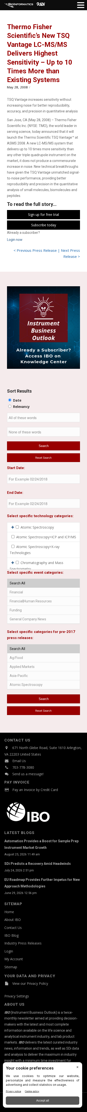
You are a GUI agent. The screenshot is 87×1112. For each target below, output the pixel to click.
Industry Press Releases (23, 943)
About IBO (12, 919)
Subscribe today (43, 225)
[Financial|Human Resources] (43, 601)
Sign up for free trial (43, 214)
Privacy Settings (16, 996)
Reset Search (43, 457)
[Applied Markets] (43, 666)
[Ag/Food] (43, 657)
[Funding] (43, 610)
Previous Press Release (37, 250)
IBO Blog (11, 935)
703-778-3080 (23, 767)
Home (9, 912)
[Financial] (43, 592)
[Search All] (43, 583)
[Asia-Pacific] (43, 675)
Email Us (19, 760)
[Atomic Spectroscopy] (43, 684)
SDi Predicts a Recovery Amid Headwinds (37, 864)
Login (8, 951)
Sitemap (10, 967)
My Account (13, 959)
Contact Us (13, 927)
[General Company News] (43, 619)
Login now (14, 240)
